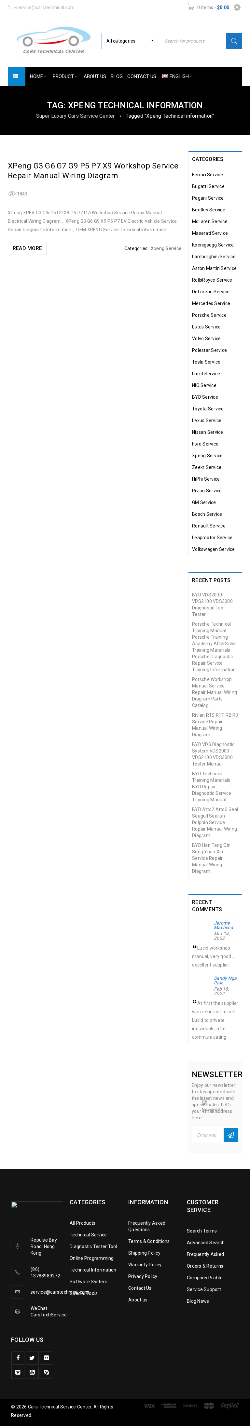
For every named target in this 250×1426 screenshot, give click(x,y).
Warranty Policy (144, 1264)
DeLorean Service (210, 291)
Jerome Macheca (223, 925)
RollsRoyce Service (212, 280)
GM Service (204, 502)
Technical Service (88, 1234)
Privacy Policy (143, 1276)
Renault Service (209, 525)
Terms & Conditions (149, 1241)
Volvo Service (206, 338)
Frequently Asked (205, 1254)
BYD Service (205, 397)
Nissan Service (207, 432)
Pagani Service (208, 198)
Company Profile (205, 1277)
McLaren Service (210, 221)
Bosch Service (207, 514)
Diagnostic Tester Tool (93, 1246)
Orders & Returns (205, 1266)
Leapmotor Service (212, 537)
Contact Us (140, 1288)
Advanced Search (206, 1242)
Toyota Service (208, 408)
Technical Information (93, 1270)
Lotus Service (206, 326)
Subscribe (231, 1135)
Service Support (204, 1289)
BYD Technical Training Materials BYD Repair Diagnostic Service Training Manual (211, 786)
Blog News (198, 1301)
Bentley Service (208, 209)
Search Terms (202, 1230)
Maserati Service (210, 233)
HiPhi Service (206, 479)
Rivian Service (207, 490)
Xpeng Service (166, 248)
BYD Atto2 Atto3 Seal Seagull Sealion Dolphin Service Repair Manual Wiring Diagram (215, 822)
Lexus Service (206, 420)
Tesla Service (206, 362)
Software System (88, 1281)
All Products (82, 1223)
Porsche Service (209, 315)
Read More (27, 248)
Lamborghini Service (214, 256)
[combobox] (130, 41)
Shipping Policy (144, 1253)
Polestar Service (209, 350)
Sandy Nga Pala (225, 980)
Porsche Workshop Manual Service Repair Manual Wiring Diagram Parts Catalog (214, 692)
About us (137, 1299)
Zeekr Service (206, 467)
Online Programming (92, 1258)
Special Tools (84, 1293)
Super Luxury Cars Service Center (75, 116)
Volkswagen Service (213, 549)
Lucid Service (206, 373)
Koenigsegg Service (213, 244)
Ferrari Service (207, 174)
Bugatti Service (208, 186)
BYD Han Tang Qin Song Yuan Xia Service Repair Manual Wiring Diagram (211, 858)
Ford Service (205, 443)
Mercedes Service (211, 303)
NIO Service (204, 385)
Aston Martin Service (214, 268)
